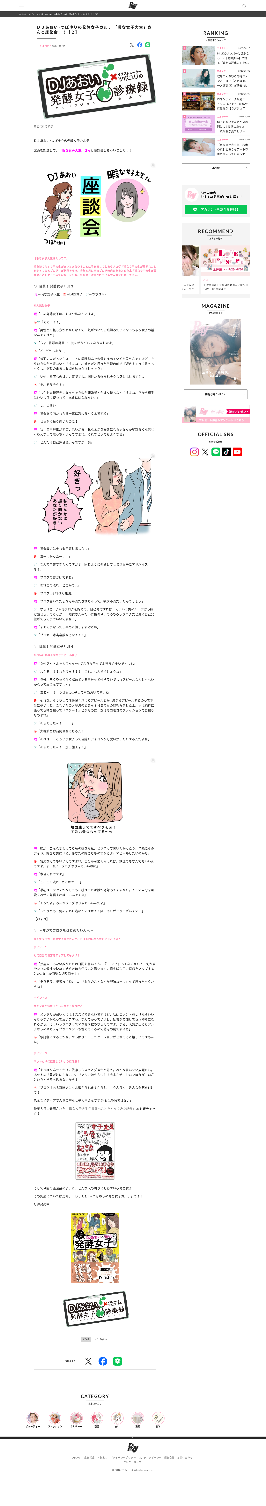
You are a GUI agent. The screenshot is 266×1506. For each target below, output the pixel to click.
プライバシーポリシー (123, 1457)
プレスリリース (132, 1462)
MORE (215, 168)
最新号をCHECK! (216, 394)
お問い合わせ (185, 1457)
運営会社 (169, 1457)
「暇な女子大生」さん (75, 150)
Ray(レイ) (22, 14)
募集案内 (102, 1457)
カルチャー (32, 14)
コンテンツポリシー (150, 1457)
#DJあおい (101, 1339)
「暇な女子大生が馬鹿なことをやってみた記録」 (101, 1109)
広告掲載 (89, 1457)
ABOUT (77, 1457)
